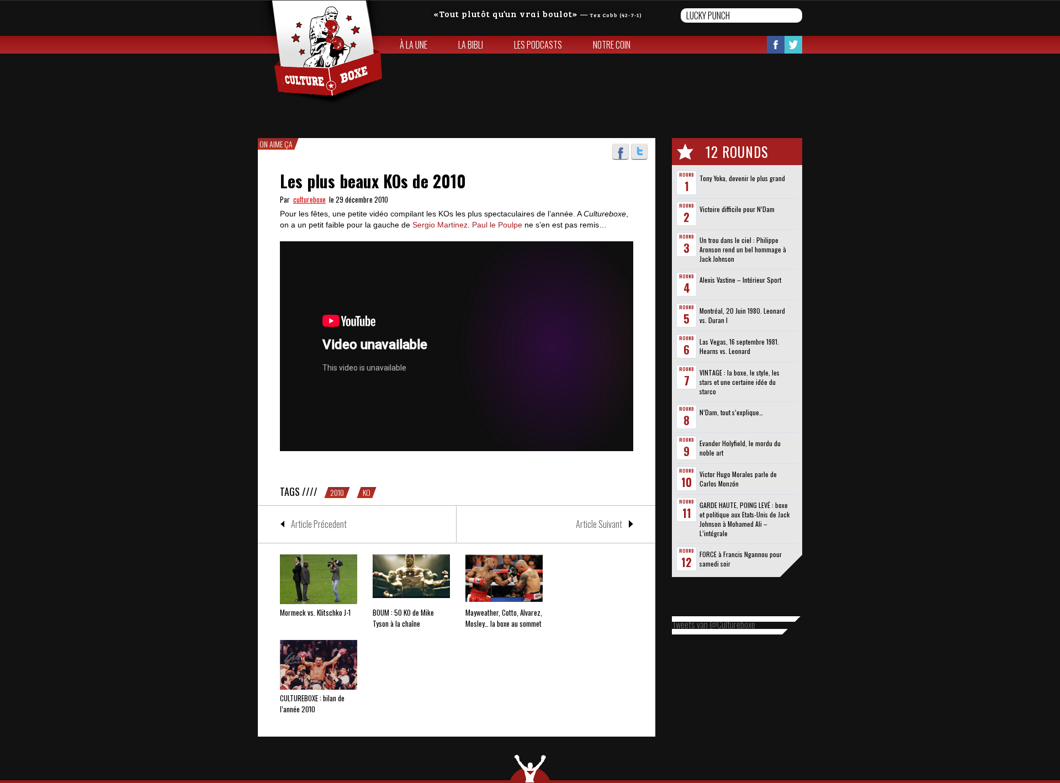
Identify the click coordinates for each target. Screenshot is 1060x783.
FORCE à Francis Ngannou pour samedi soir (740, 558)
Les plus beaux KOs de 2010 (373, 180)
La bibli (470, 44)
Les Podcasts (538, 44)
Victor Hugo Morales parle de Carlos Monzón (738, 478)
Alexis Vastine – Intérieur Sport (740, 279)
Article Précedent (319, 524)
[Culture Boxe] (321, 53)
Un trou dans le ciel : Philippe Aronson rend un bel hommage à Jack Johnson (742, 249)
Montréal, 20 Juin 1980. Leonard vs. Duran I (742, 315)
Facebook (776, 45)
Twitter (793, 45)
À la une (413, 44)
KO (366, 492)
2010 (337, 492)
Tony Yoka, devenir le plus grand (742, 178)
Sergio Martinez (440, 224)
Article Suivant (599, 524)
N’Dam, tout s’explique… (731, 412)
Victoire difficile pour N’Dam (737, 209)
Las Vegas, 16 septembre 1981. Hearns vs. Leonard (739, 346)
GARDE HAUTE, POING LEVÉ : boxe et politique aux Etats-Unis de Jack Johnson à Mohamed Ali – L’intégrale (744, 519)
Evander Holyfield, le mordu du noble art (740, 447)
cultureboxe (309, 199)
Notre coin (611, 44)
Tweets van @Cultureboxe (713, 624)
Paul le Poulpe (497, 224)
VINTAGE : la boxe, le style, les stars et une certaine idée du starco (739, 382)
